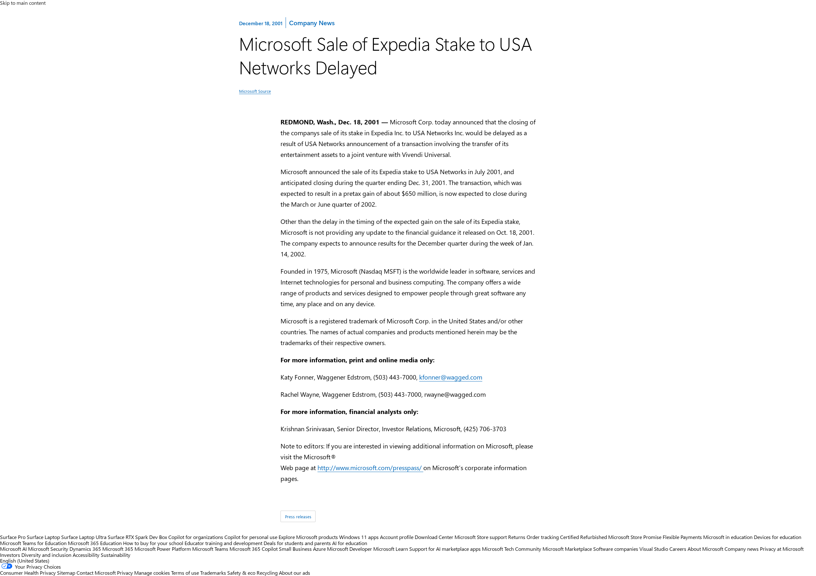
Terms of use (185, 572)
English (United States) (24, 560)
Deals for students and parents (297, 543)
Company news (742, 548)
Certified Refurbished (583, 537)
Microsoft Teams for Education (33, 543)
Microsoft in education (728, 537)
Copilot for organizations (195, 537)
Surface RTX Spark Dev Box (137, 537)
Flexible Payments (682, 537)
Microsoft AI (13, 548)
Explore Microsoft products (308, 537)
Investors (10, 554)
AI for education (349, 543)
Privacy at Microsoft (782, 548)
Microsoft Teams (210, 548)
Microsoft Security (48, 548)
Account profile (396, 537)
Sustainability (115, 554)
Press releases (298, 516)
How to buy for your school (153, 543)
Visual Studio (653, 548)
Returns (516, 537)
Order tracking (543, 537)
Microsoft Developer (349, 548)
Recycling (267, 572)
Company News (312, 22)
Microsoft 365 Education (95, 543)
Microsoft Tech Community (511, 548)
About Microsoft (705, 548)
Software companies (615, 548)
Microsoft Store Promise (634, 537)
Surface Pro (13, 537)
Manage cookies (152, 572)
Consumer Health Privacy (28, 572)
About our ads (294, 572)
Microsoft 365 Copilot (253, 548)
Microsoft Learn (390, 548)
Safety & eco (241, 572)
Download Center (434, 537)
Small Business (295, 548)
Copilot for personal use (250, 537)
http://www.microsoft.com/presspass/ (370, 467)
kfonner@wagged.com (450, 377)
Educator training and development (223, 543)
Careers (677, 548)
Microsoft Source (255, 91)
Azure (319, 548)
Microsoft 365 (117, 548)
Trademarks (213, 572)
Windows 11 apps (359, 537)
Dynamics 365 (85, 548)
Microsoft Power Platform (163, 548)
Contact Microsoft (96, 572)
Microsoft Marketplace (567, 548)
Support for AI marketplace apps (445, 548)
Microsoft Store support (481, 537)
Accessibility (86, 554)
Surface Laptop (43, 537)
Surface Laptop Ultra (83, 537)
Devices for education (777, 537)
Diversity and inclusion (46, 554)
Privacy (125, 572)
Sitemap (66, 572)
